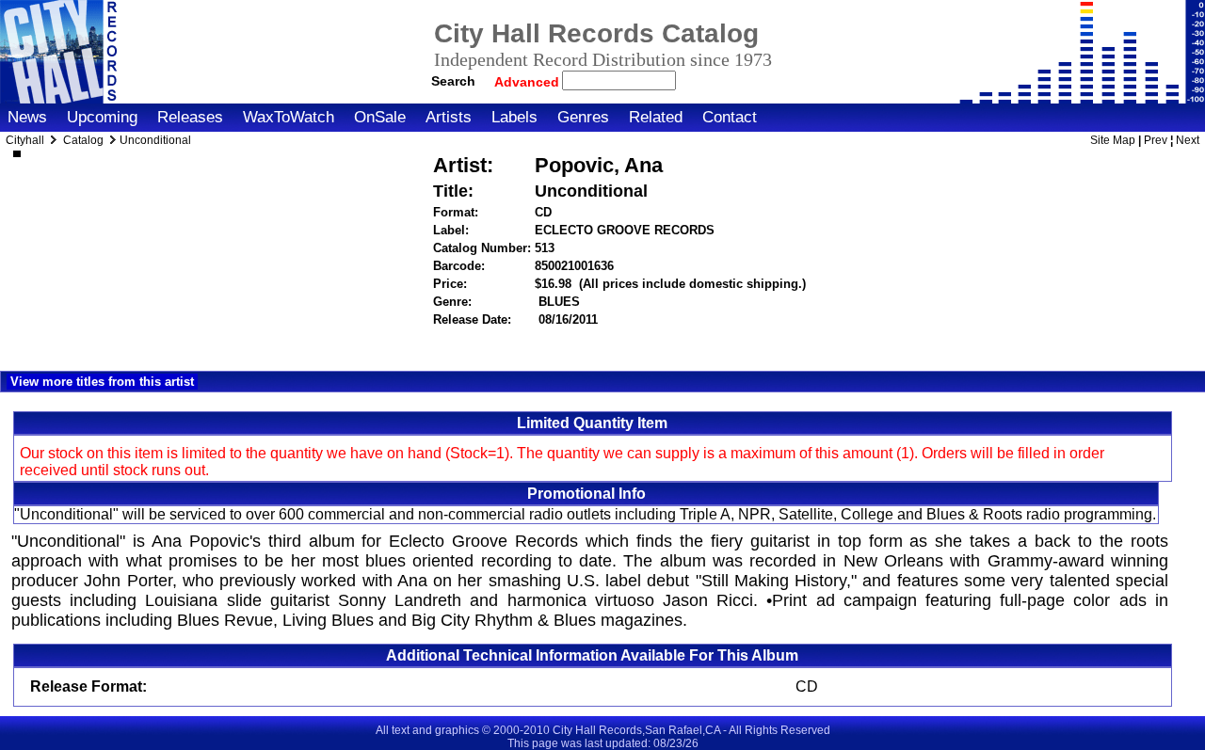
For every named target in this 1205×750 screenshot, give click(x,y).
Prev (1155, 140)
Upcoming (102, 117)
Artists (449, 117)
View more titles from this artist (102, 382)
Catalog (83, 140)
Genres (583, 117)
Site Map (1112, 140)
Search (453, 80)
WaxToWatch (288, 117)
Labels (514, 117)
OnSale (380, 117)
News (27, 117)
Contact (729, 117)
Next (1187, 140)
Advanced (528, 81)
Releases (190, 117)
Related (656, 117)
